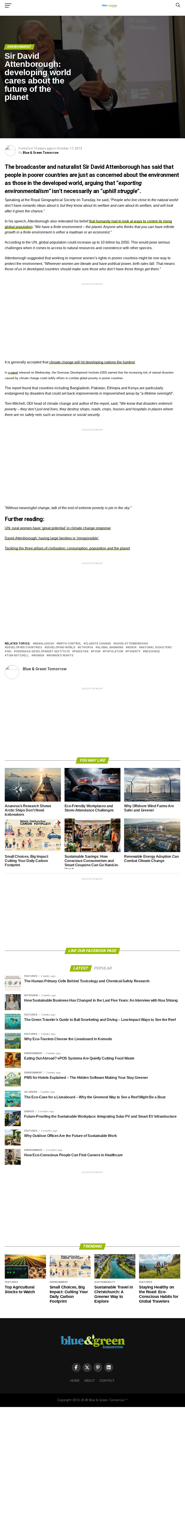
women (38, 655)
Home (75, 1380)
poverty (134, 651)
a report (13, 372)
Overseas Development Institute (43, 651)
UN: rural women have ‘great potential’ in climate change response (58, 528)
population (113, 651)
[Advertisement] (92, 317)
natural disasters (156, 647)
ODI (9, 651)
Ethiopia (86, 647)
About (89, 1380)
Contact (107, 1380)
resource (152, 651)
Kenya (132, 647)
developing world (60, 647)
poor (96, 651)
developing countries (24, 647)
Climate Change (98, 643)
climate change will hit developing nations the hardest (92, 362)
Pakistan (81, 651)
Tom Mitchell (18, 655)
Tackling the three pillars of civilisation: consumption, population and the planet (67, 548)
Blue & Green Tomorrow (40, 152)
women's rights (61, 655)
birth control (69, 643)
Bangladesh (44, 643)
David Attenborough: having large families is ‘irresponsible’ (52, 538)
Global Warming (110, 647)
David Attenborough (131, 643)
